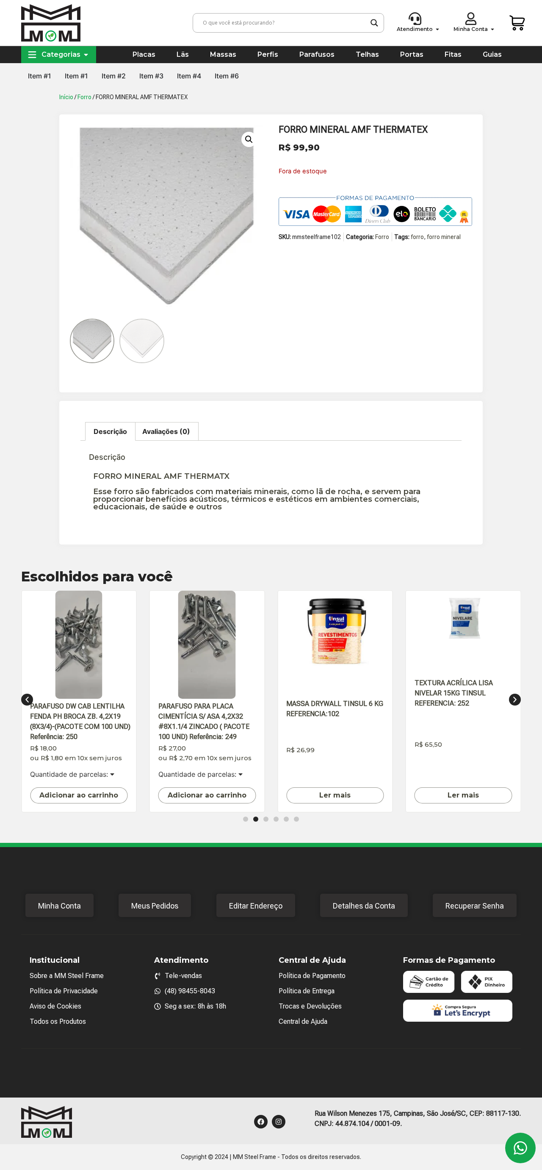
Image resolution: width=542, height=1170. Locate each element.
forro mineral (444, 236)
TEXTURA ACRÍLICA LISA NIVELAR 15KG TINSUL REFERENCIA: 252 (454, 693)
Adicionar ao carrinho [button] (78, 795)
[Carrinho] (518, 23)
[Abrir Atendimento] (437, 29)
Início (66, 97)
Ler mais (335, 795)
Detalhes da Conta (364, 905)
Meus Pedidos (154, 905)
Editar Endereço (255, 905)
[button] (249, 139)
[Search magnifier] (374, 23)
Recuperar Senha (474, 905)
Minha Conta (59, 905)
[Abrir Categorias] (86, 55)
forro (417, 236)
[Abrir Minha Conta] (492, 29)
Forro (84, 97)
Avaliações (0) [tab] (166, 431)
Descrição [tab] (110, 431)
